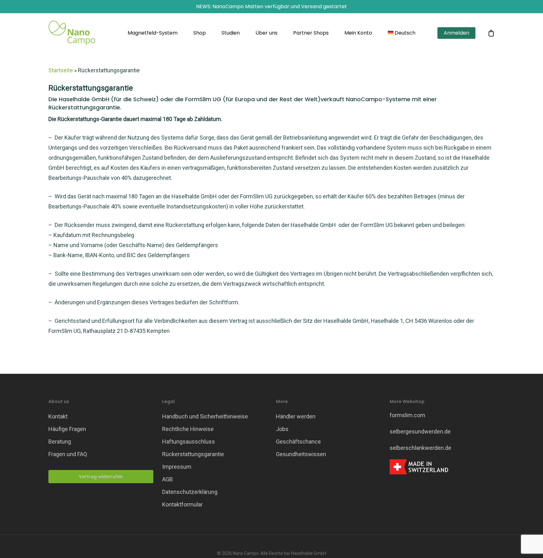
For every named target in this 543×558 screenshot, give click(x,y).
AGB (167, 479)
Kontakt (58, 416)
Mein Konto (358, 33)
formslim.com (407, 415)
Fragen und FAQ (67, 454)
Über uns (266, 33)
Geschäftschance (298, 441)
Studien (231, 33)
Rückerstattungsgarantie (193, 454)
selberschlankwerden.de (420, 448)
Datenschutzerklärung (189, 492)
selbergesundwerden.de (420, 431)
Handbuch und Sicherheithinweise (205, 416)
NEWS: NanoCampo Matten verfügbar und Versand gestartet (271, 6)
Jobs (282, 429)
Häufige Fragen (67, 429)
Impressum (176, 466)
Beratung (59, 441)
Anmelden (456, 33)
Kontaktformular (182, 504)
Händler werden (295, 416)
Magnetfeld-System (153, 33)
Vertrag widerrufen (101, 476)
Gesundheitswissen (301, 454)
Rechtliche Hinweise (188, 429)
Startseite (60, 70)
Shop (199, 33)
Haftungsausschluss (188, 441)
